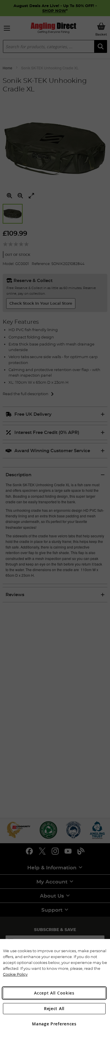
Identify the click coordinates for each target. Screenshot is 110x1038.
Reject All (54, 1008)
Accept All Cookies (54, 993)
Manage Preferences (54, 1024)
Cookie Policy (15, 974)
